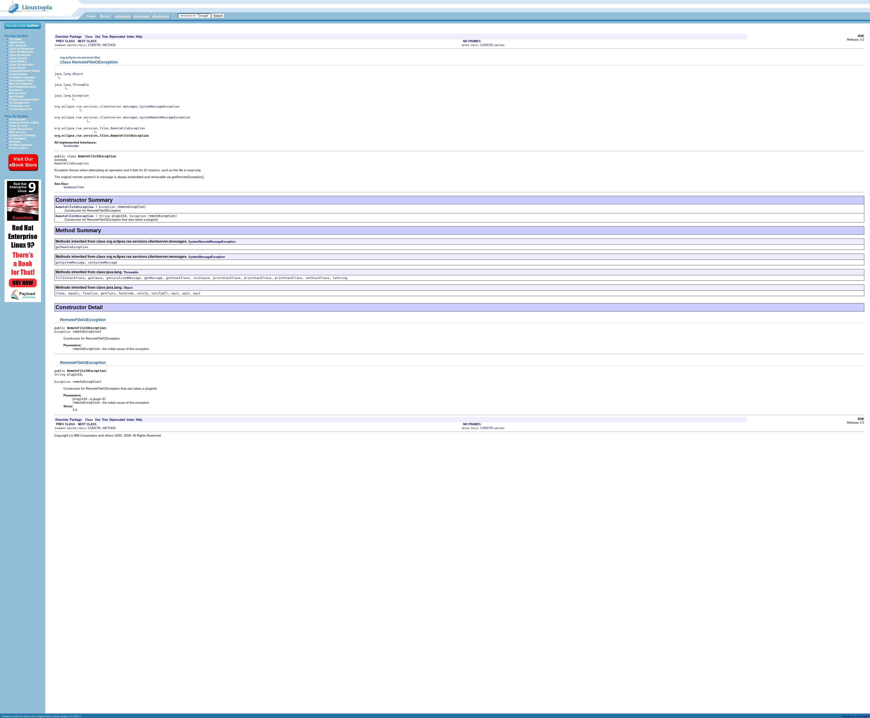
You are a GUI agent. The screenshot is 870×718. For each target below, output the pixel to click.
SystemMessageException (206, 257)
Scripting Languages (22, 77)
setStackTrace (317, 278)
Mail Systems (18, 93)
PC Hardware (17, 138)
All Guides (15, 39)
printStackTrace (226, 278)
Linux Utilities (18, 61)
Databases (16, 90)
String (104, 216)
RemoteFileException (71, 163)
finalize (90, 293)
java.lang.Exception (71, 95)
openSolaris (16, 96)
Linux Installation (20, 55)
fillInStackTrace (70, 278)
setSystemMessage (102, 262)
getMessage (153, 278)
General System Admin (24, 122)
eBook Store (17, 42)
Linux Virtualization (21, 64)
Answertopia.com (20, 109)
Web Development (21, 83)
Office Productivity (21, 52)
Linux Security (18, 58)
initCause (201, 278)
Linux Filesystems (21, 129)
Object (128, 287)
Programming (18, 74)
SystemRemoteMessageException (212, 241)
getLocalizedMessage (123, 278)
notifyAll (160, 293)
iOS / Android (17, 45)
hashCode (126, 293)
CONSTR (94, 45)
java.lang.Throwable (71, 84)
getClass (108, 293)
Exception (107, 207)
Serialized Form (73, 187)
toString (340, 278)
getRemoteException (72, 247)
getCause (95, 278)
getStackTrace (178, 278)
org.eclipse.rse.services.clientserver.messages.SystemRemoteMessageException (122, 117)
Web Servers (17, 132)
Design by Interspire (855, 716)
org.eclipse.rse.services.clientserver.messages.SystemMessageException (116, 106)
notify (142, 293)
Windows (15, 141)
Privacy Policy (18, 148)
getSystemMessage (70, 262)
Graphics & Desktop (22, 135)
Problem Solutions (21, 145)
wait (175, 293)
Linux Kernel (17, 67)
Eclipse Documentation (24, 99)
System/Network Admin (24, 71)
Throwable (130, 272)
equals (73, 293)
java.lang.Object (68, 74)
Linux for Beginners (21, 48)
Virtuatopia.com (19, 105)
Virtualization (17, 119)
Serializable (71, 146)
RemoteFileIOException (75, 207)
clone (60, 293)
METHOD (109, 45)
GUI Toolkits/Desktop (22, 86)
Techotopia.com (19, 102)
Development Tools (21, 80)
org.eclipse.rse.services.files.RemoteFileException (99, 128)
